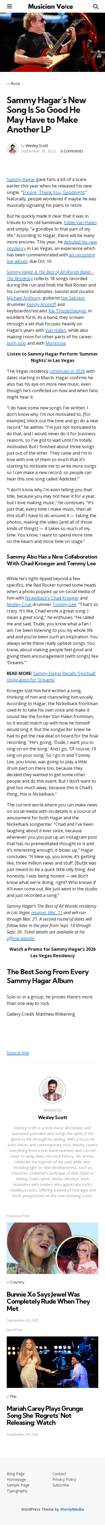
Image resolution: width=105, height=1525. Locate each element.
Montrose (56, 343)
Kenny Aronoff (41, 304)
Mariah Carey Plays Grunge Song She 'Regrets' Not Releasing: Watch (45, 1415)
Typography (17, 1490)
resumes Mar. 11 (46, 912)
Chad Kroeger (65, 598)
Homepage (16, 1479)
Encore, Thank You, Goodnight (54, 192)
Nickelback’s (38, 598)
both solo (16, 343)
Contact (59, 1473)
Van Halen (55, 330)
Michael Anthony (24, 298)
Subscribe (60, 1485)
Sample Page (18, 1485)
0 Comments (72, 151)
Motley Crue (19, 604)
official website (20, 938)
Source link (18, 1053)
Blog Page (16, 1473)
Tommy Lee (64, 604)
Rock (15, 83)
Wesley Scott (37, 145)
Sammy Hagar (21, 179)
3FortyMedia (72, 1509)
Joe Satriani (72, 298)
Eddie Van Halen (80, 222)
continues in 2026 (67, 371)
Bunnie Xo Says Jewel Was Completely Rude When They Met (48, 1301)
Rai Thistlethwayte (67, 311)
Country (17, 1282)
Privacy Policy (64, 1479)
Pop (13, 1396)
